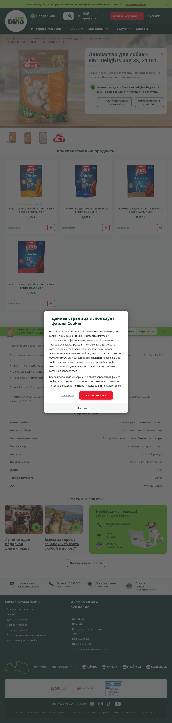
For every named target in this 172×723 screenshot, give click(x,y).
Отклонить (67, 395)
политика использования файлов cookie (97, 385)
